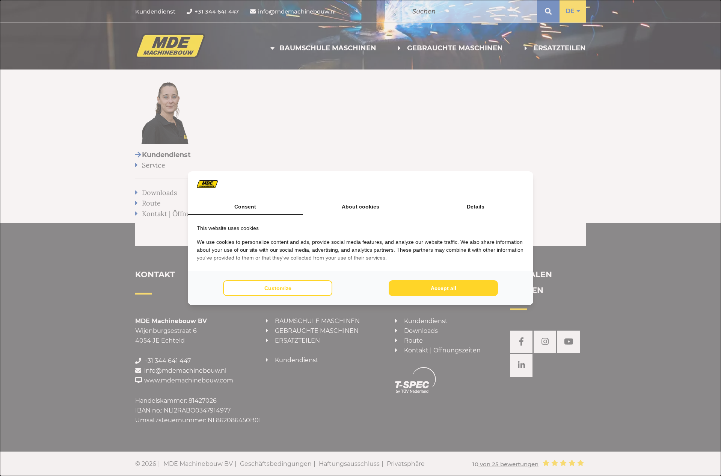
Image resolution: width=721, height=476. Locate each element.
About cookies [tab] (360, 207)
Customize (277, 288)
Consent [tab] (245, 207)
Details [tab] (475, 207)
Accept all (443, 288)
